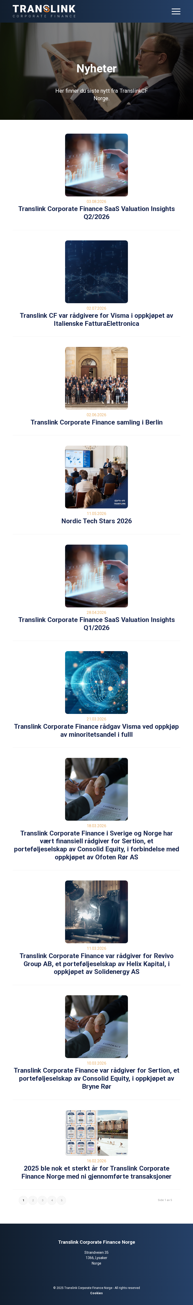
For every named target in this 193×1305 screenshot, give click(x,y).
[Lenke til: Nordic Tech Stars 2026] (96, 477)
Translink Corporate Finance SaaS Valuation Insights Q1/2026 (96, 624)
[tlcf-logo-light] (44, 11)
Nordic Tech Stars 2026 (96, 521)
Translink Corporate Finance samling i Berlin (97, 422)
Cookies (96, 1293)
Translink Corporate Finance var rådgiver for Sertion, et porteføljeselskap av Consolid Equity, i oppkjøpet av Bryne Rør (96, 1078)
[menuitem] (173, 11)
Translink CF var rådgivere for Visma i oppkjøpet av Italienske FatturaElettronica (96, 319)
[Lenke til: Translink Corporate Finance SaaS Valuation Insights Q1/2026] (96, 576)
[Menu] (173, 11)
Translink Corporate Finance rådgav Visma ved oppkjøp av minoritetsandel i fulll (96, 730)
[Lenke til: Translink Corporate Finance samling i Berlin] (96, 378)
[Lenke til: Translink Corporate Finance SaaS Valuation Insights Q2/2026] (96, 165)
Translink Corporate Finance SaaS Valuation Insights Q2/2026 (96, 213)
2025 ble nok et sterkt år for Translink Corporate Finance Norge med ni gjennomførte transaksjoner (96, 1172)
